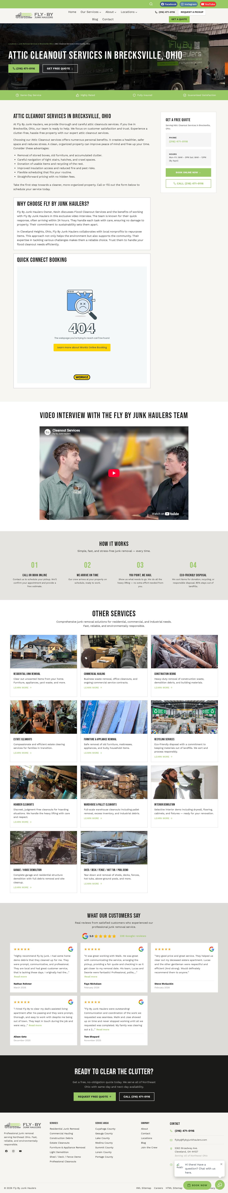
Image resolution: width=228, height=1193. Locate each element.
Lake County (102, 1138)
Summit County (104, 1147)
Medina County (104, 1142)
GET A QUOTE (179, 19)
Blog (95, 19)
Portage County (104, 1156)
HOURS (173, 154)
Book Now (199, 1185)
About (144, 1128)
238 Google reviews (133, 936)
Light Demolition (59, 1152)
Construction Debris (61, 1138)
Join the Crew (149, 1147)
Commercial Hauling (61, 1133)
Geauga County (104, 1133)
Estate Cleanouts (59, 1142)
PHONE (173, 138)
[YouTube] (20, 1151)
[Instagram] (13, 1151)
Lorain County (103, 1152)
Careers (158, 1188)
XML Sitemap (143, 1188)
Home (72, 12)
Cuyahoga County (105, 1128)
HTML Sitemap (174, 1188)
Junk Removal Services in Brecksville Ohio (35, 44)
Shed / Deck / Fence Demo (65, 1156)
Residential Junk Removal (64, 1128)
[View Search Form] (151, 4)
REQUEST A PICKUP (192, 12)
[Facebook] (6, 1151)
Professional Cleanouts (63, 1161)
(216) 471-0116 (167, 12)
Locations (12, 44)
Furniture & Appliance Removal (67, 1147)
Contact (107, 19)
